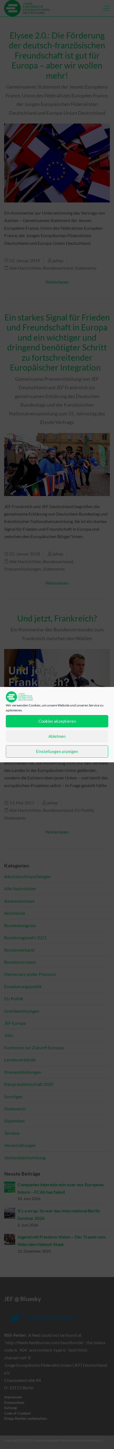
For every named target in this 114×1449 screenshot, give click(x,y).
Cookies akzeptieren (57, 721)
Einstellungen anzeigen (57, 751)
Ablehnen (57, 736)
